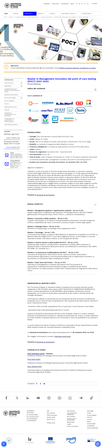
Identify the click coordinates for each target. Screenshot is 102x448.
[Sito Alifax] (70, 110)
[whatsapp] (70, 399)
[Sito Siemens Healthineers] (68, 119)
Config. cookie (51, 423)
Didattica (28, 13)
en (79, 3)
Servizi (52, 13)
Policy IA (89, 417)
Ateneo (15, 13)
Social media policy (92, 428)
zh (88, 3)
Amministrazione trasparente (72, 413)
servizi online (55, 3)
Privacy (89, 413)
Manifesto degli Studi (63, 336)
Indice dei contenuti (36, 89)
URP (48, 411)
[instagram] (48, 399)
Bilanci (89, 421)
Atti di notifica (71, 416)
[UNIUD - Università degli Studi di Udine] (13, 6)
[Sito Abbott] (55, 119)
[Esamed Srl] (33, 103)
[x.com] (17, 399)
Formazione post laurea (20, 17)
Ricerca (40, 13)
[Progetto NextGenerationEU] (50, 440)
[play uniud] (59, 399)
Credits (69, 424)
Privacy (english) (91, 415)
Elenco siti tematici (72, 426)
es (82, 3)
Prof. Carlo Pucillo (33, 359)
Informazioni (8, 80)
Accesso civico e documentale (71, 419)
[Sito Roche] (81, 110)
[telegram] (80, 399)
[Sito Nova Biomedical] (60, 110)
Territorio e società (68, 13)
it (76, 3)
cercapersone (65, 3)
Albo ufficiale (71, 411)
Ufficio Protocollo (52, 415)
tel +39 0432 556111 (32, 414)
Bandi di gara (70, 422)
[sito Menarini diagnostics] (45, 119)
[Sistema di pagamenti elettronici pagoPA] (71, 440)
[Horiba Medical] (48, 103)
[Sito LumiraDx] (34, 110)
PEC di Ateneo (51, 413)
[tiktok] (91, 399)
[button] (4, 444)
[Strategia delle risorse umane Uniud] (30, 440)
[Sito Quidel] (88, 103)
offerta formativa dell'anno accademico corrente (78, 68)
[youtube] (38, 399)
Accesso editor (91, 423)
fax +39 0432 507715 (33, 417)
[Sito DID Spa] (79, 103)
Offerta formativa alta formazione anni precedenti (65, 17)
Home (6, 13)
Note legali (90, 411)
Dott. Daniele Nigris (34, 366)
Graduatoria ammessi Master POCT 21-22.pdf (12, 142)
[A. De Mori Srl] (64, 103)
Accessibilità (90, 425)
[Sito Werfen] (46, 110)
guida (72, 3)
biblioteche (47, 3)
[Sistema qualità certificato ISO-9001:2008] (9, 440)
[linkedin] (27, 399)
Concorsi (89, 419)
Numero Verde (51, 417)
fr (85, 3)
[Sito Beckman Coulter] (33, 119)
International (86, 13)
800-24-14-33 (51, 419)
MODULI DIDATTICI (35, 204)
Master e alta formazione (33, 17)
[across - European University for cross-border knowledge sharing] (92, 440)
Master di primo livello (83, 17)
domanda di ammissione (45, 195)
